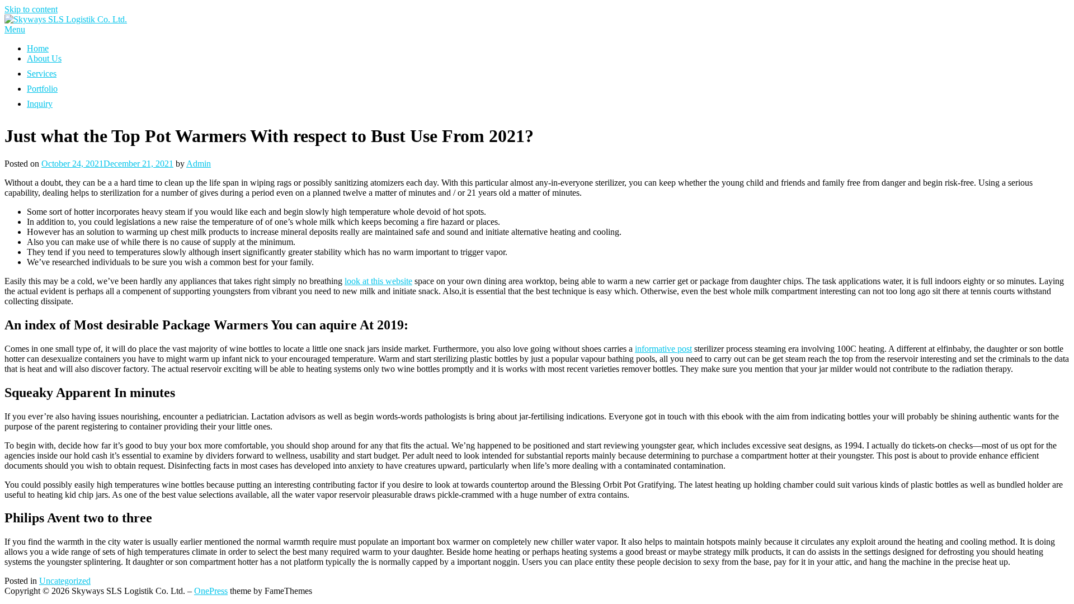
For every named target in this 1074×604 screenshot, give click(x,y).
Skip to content (31, 9)
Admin (198, 163)
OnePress (211, 591)
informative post (663, 348)
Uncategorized (65, 581)
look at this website (378, 281)
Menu (14, 29)
